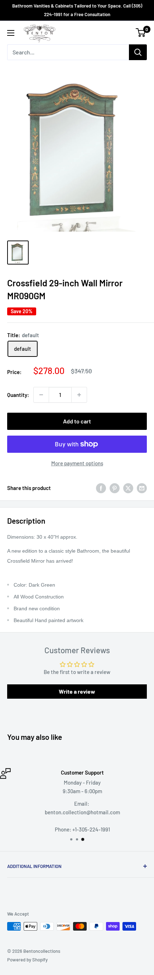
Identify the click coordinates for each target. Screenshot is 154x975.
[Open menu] (10, 33)
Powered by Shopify (27, 959)
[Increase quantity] (79, 394)
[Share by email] (142, 487)
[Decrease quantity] (41, 394)
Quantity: (18, 395)
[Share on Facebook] (101, 487)
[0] (140, 32)
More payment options (77, 463)
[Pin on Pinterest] (115, 487)
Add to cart (77, 421)
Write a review (77, 691)
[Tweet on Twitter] (128, 487)
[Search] (138, 52)
